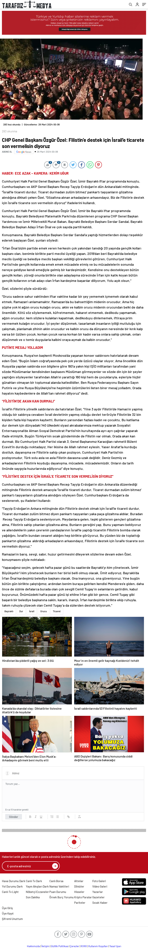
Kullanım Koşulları (98, 946)
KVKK (84, 946)
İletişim (45, 946)
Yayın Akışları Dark (37, 886)
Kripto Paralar (83, 897)
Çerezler (74, 946)
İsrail (31, 611)
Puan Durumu (57, 892)
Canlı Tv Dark (34, 881)
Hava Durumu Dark (13, 881)
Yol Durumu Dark (12, 886)
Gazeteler (98, 897)
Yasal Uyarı (115, 946)
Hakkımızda (33, 946)
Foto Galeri (99, 881)
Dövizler (79, 886)
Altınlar (78, 881)
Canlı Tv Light (10, 892)
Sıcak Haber (100, 902)
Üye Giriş (7, 908)
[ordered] (52, 816)
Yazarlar (97, 892)
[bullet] (57, 816)
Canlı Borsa (56, 881)
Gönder (13, 816)
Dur (21, 611)
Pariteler (79, 902)
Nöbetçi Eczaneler (37, 892)
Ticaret (57, 611)
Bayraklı (8, 611)
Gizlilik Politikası (59, 946)
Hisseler (79, 892)
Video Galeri (99, 886)
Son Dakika (33, 897)
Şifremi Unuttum (12, 919)
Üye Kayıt (8, 913)
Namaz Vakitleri (59, 886)
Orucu (43, 611)
